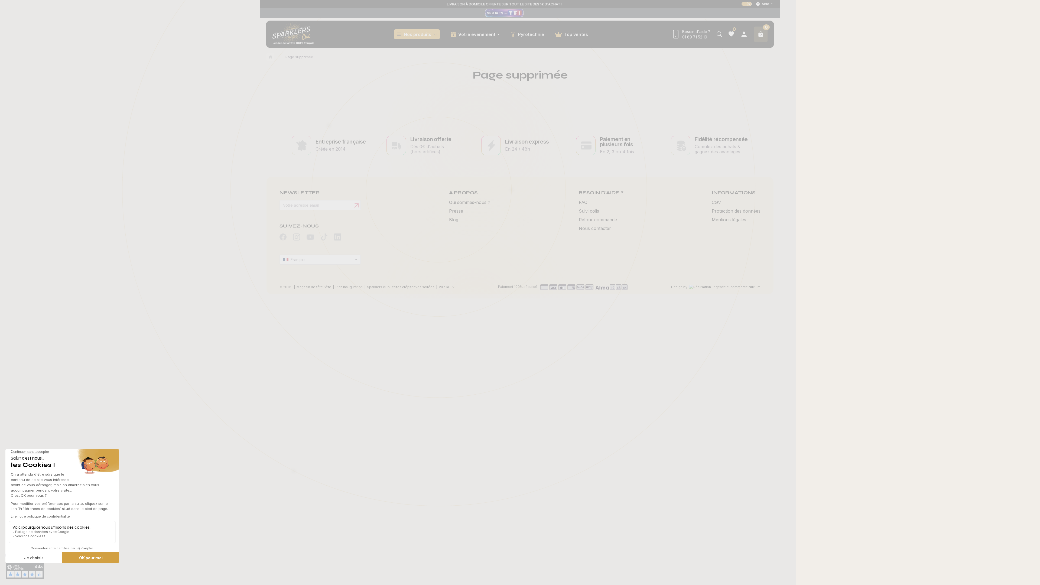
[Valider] (356, 205)
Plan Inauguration (349, 287)
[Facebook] (283, 237)
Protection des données (736, 211)
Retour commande (598, 219)
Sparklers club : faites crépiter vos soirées (400, 287)
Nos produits (417, 34)
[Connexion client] (744, 34)
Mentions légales (729, 219)
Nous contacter (595, 228)
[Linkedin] (337, 237)
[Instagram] (296, 237)
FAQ (583, 202)
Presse (456, 211)
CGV (716, 202)
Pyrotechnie (531, 34)
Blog (453, 219)
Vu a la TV (446, 287)
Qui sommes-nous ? (469, 202)
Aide (765, 4)
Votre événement (477, 34)
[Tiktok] (324, 237)
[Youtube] (310, 237)
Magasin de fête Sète (314, 287)
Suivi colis (589, 211)
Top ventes (576, 34)
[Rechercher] (719, 34)
